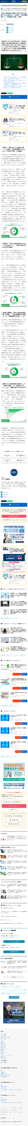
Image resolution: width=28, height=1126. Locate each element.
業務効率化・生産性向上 (6, 993)
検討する (24, 674)
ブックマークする (15, 97)
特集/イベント (3, 1044)
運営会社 (21, 1107)
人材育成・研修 (4, 1086)
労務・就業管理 (4, 1076)
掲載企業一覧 (3, 1056)
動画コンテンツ (4, 1049)
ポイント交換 (3, 1058)
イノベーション (11, 989)
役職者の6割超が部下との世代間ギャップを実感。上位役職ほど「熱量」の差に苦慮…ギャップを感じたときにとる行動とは (17, 891)
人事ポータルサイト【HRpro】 (7, 4)
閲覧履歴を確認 (14, 951)
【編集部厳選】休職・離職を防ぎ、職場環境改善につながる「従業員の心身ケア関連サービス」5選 (17, 874)
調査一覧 (14, 977)
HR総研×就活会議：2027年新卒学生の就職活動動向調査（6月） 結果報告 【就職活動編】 (17, 885)
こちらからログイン (15, 519)
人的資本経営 (3, 986)
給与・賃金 (11, 27)
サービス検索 (3, 1035)
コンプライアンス (15, 993)
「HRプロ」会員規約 (18, 1112)
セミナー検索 (3, 1038)
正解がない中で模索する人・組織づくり (9, 916)
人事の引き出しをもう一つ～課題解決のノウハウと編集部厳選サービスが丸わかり (14, 912)
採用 (1, 1070)
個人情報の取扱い (7, 801)
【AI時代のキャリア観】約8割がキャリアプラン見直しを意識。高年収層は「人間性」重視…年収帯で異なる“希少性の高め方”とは (17, 897)
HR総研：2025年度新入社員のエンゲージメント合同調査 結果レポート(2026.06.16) (17, 972)
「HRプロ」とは (4, 1107)
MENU (4, 1)
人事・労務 (3, 1088)
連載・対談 (3, 1043)
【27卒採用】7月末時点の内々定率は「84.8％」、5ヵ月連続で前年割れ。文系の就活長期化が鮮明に (17, 851)
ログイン (20, 1)
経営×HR (2, 1053)
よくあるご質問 (13, 1107)
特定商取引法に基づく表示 (6, 1112)
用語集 (2, 1041)
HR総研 (2, 1050)
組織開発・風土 (4, 1073)
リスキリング (3, 989)
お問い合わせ (3, 1114)
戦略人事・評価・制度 (5, 1075)
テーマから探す (4, 1034)
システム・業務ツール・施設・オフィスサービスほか (11, 1089)
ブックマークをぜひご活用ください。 (9, 937)
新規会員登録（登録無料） (14, 516)
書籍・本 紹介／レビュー (6, 919)
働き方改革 (18, 986)
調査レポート (3, 1047)
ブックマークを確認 (14, 941)
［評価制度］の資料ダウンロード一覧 (11, 705)
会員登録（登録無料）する (14, 805)
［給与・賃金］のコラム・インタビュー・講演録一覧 (14, 655)
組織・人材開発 (4, 1062)
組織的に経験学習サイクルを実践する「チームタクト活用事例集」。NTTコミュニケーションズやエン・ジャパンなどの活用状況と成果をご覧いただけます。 (17, 838)
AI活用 (25, 989)
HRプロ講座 (3, 1046)
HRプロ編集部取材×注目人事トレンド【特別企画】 (11, 923)
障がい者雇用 (23, 993)
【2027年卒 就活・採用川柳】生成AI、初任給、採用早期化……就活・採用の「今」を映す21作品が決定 (17, 862)
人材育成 (2, 1072)
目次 (13, 74)
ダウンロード (17, 674)
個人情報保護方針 (4, 1109)
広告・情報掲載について (15, 1109)
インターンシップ (18, 989)
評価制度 (10, 32)
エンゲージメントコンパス (6, 1055)
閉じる (25, 554)
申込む (17, 723)
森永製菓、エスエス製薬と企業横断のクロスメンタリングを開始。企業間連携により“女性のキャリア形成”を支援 (17, 868)
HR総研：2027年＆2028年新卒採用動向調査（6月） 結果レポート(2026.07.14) (17, 967)
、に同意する (11, 801)
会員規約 (13, 801)
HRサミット (3, 1052)
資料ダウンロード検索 (5, 1037)
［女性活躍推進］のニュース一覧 (10, 618)
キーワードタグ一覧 (14, 997)
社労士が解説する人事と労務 (7, 908)
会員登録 (24, 1)
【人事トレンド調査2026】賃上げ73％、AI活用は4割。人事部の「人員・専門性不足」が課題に (17, 856)
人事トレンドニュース (18, 4)
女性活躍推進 (11, 29)
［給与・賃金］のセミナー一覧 (9, 756)
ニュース (2, 1040)
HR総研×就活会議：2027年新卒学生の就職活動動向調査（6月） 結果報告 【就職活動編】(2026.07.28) (17, 962)
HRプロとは (14, 809)
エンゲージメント (11, 986)
